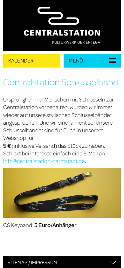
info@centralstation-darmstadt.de (44, 161)
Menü (76, 60)
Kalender (21, 60)
